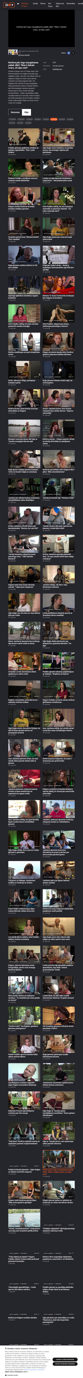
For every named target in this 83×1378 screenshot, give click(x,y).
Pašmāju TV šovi (24, 4)
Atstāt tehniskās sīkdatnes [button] (65, 1364)
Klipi (26, 112)
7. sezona (46, 119)
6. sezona (54, 119)
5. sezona (62, 119)
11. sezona (12, 119)
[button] (28, 1372)
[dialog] (41, 1361)
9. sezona (29, 119)
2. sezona (20, 123)
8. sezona (37, 119)
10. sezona (21, 119)
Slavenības (71, 3)
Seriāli (35, 3)
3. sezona (12, 123)
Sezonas (15, 112)
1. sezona (28, 123)
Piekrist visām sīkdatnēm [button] (65, 1359)
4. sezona (70, 119)
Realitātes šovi (57, 69)
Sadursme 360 (60, 4)
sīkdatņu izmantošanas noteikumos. (34, 1370)
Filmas (43, 3)
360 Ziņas (50, 4)
